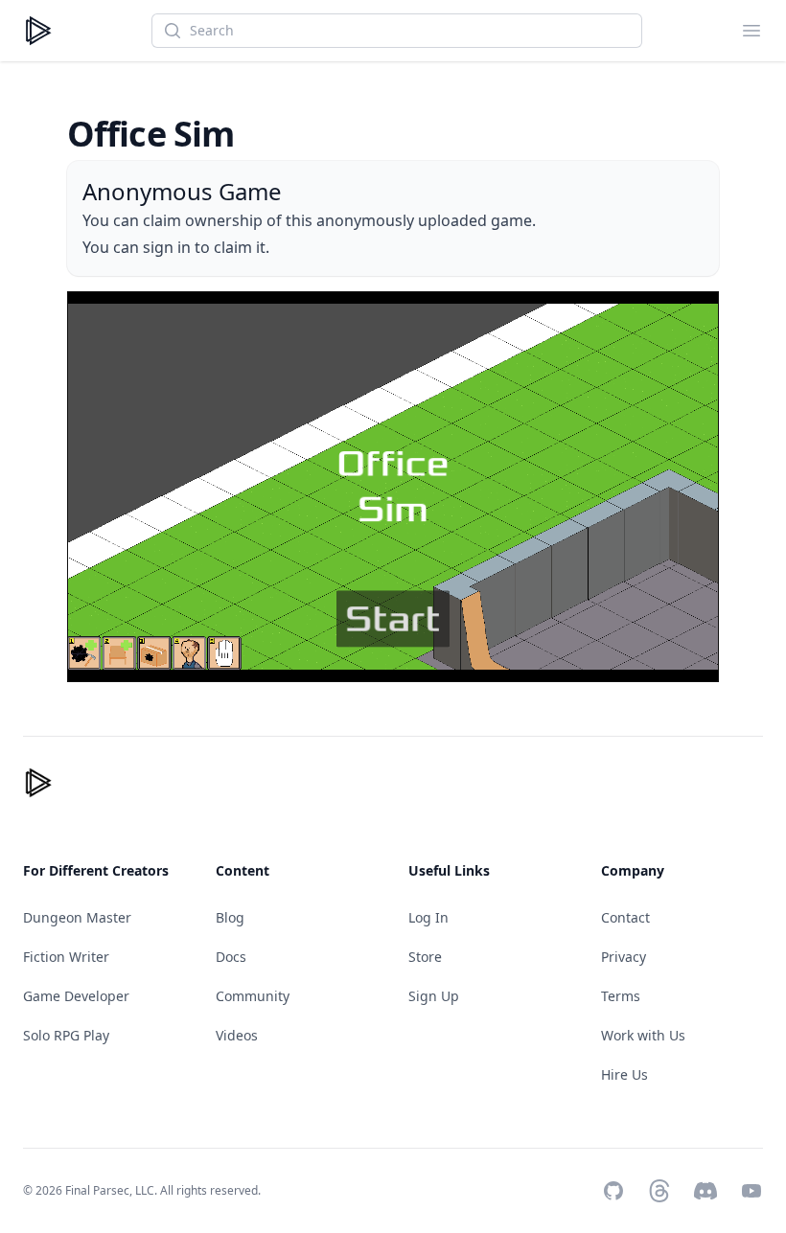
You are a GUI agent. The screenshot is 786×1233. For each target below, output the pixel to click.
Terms (620, 996)
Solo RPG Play (66, 1035)
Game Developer (76, 996)
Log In (428, 917)
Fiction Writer (66, 957)
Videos (237, 1035)
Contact (625, 917)
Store (425, 957)
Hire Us (624, 1074)
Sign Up (433, 996)
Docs (231, 957)
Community (252, 996)
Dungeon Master (77, 917)
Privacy (623, 957)
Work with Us (643, 1035)
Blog (230, 917)
